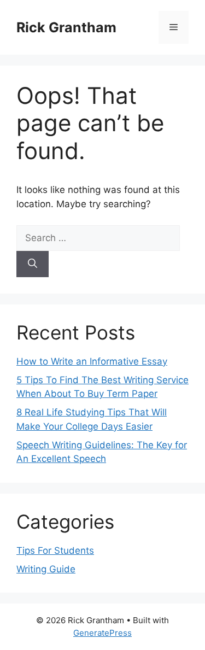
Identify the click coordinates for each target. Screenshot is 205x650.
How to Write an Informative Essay (91, 361)
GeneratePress (102, 633)
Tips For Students (55, 550)
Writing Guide (45, 569)
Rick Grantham (66, 27)
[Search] (32, 264)
